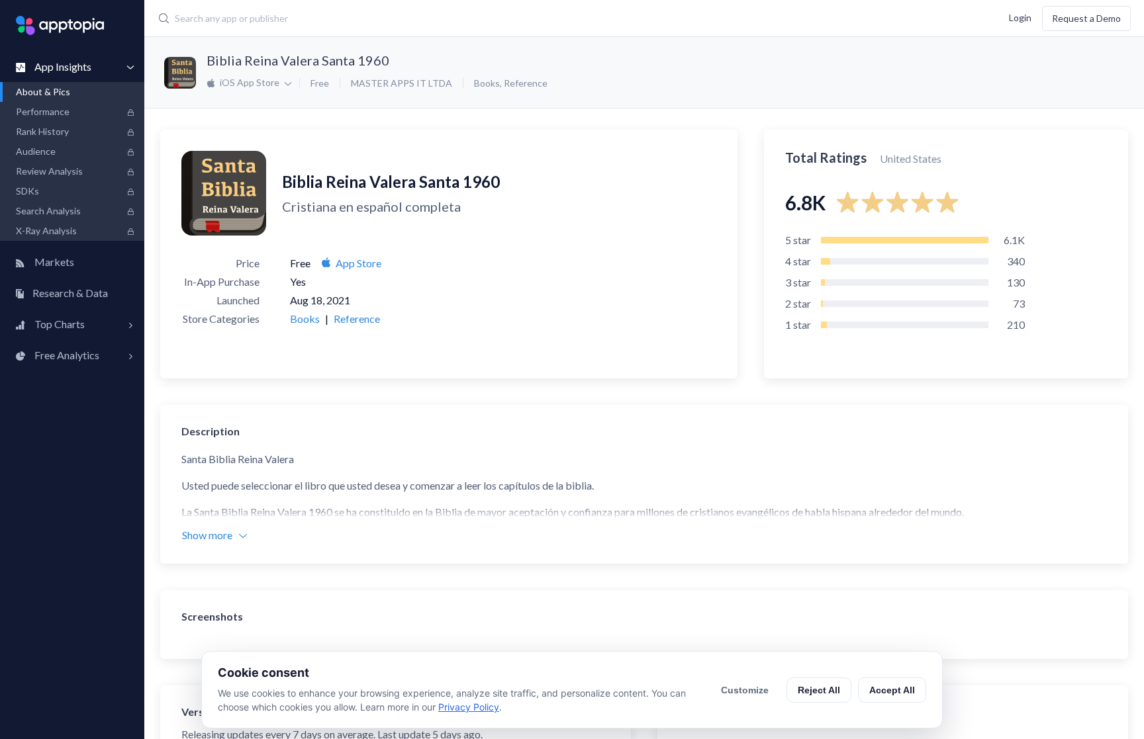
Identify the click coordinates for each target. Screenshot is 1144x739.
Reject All (819, 690)
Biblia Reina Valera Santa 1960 (298, 60)
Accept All (892, 690)
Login (1020, 16)
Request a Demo (1086, 18)
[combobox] (470, 18)
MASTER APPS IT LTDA (401, 83)
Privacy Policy (468, 707)
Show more (207, 535)
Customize (745, 690)
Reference (526, 83)
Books (487, 83)
